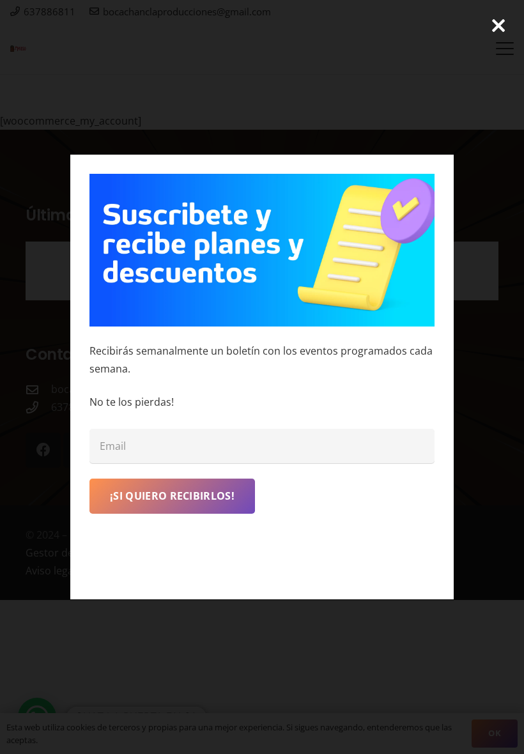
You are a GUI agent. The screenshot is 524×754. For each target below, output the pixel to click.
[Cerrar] (498, 25)
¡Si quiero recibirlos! (172, 496)
